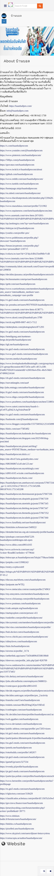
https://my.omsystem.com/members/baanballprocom (24, 594)
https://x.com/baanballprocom (14, 145)
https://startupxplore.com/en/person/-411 (19, 613)
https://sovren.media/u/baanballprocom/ (18, 358)
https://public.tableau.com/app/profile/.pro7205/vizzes (25, 728)
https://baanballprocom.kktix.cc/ (15, 454)
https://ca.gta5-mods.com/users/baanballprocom (22, 414)
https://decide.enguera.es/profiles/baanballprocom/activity (27, 690)
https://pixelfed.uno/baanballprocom (17, 828)
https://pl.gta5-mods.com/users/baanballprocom (22, 757)
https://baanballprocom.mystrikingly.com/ (19, 468)
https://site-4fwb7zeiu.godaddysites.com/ (19, 459)
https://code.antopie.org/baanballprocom (19, 608)
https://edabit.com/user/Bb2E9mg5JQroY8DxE (22, 705)
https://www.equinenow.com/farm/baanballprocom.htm (26, 210)
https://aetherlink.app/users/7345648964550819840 (24, 655)
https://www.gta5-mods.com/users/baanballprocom (24, 354)
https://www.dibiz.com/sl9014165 (16, 544)
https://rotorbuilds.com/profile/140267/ (18, 752)
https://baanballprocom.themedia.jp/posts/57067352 (24, 513)
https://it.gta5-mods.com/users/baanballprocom (22, 392)
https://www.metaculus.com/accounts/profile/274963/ (25, 589)
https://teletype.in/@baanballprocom (17, 228)
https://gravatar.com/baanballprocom (17, 164)
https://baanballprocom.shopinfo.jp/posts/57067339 (24, 498)
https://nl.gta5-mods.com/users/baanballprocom (22, 733)
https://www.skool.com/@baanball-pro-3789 (21, 317)
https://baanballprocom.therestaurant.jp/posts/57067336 (26, 494)
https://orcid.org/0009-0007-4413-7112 (18, 322)
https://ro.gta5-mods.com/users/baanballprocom (22, 789)
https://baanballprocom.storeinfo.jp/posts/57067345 (24, 503)
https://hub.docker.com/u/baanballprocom (19, 632)
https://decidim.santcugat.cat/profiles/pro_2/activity (24, 695)
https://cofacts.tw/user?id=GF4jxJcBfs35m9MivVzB (25, 253)
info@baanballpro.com (17, 110)
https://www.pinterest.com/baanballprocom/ (20, 155)
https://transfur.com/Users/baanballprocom (20, 700)
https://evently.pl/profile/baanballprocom (19, 766)
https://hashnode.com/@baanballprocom (19, 419)
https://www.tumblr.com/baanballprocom (19, 183)
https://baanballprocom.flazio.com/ (16, 478)
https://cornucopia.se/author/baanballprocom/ (21, 838)
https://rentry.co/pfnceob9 (12, 567)
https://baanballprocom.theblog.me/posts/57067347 (24, 508)
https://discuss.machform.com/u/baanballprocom (22, 579)
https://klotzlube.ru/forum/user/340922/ (18, 527)
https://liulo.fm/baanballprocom (14, 646)
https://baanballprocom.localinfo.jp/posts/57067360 (24, 517)
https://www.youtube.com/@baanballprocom (21, 150)
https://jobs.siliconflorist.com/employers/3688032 (23, 681)
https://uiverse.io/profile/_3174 (14, 651)
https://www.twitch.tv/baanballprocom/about (21, 169)
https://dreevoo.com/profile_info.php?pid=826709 (23, 660)
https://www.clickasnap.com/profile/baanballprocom (24, 598)
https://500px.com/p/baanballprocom (17, 160)
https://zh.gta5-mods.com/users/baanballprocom (22, 378)
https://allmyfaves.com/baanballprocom (18, 641)
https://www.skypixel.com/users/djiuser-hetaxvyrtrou (25, 833)
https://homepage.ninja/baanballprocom (18, 188)
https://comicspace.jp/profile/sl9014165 (18, 686)
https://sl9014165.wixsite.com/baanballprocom (22, 473)
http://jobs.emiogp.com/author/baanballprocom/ (22, 387)
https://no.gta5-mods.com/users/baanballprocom (22, 743)
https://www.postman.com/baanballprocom (20, 603)
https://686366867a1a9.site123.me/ (16, 463)
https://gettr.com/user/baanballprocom (17, 284)
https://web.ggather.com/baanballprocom (19, 719)
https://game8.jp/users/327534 (14, 762)
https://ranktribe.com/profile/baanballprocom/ (21, 617)
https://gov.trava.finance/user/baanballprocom (21, 803)
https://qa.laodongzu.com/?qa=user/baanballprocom (24, 223)
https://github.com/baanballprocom (16, 174)
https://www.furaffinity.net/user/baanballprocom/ (23, 522)
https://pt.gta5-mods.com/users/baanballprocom (22, 771)
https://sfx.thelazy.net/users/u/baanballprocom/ (21, 676)
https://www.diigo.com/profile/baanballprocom (22, 397)
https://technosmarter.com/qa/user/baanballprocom (23, 279)
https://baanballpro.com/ (20, 106)
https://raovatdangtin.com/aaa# (14, 382)
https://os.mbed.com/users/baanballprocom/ (20, 193)
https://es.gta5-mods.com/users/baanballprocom (22, 349)
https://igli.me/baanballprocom (14, 344)
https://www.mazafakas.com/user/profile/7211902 (23, 206)
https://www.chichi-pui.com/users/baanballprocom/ (24, 636)
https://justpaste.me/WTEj (12, 584)
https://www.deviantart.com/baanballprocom (21, 724)
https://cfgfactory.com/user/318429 (16, 793)
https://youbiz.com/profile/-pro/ (14, 233)
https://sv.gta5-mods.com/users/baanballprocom (22, 331)
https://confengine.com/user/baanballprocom (21, 709)
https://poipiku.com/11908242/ (14, 562)
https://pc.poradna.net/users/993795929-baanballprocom (26, 304)
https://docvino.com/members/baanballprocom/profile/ (25, 627)
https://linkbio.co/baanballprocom (16, 824)
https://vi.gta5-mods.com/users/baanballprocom (22, 300)
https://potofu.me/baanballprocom (16, 747)
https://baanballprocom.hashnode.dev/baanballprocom (25, 433)
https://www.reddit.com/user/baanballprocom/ (21, 179)
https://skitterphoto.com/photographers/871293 (22, 327)
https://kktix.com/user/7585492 (14, 428)
